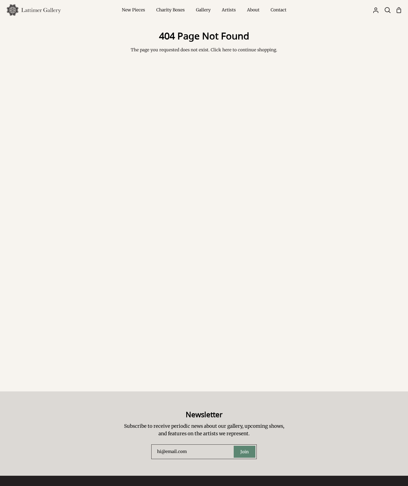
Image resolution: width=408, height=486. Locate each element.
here (226, 49)
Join (244, 451)
